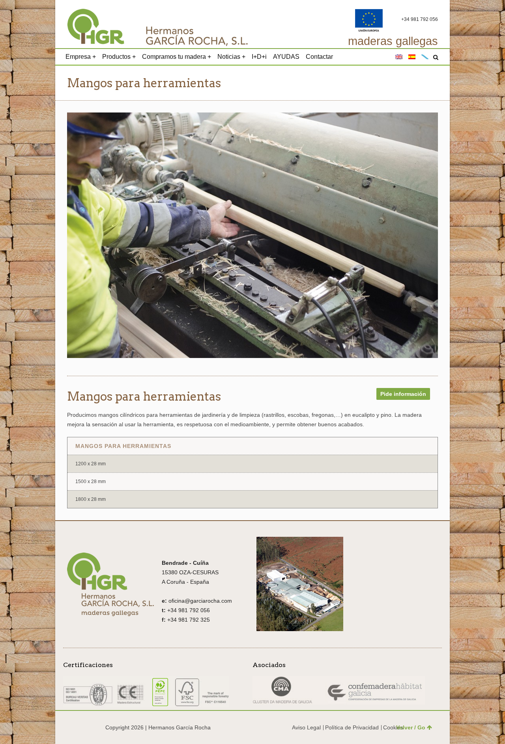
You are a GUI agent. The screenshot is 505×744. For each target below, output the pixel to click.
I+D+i (259, 56)
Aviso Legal (306, 727)
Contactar (319, 56)
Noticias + (231, 56)
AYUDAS (286, 56)
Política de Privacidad (352, 727)
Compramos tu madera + (176, 56)
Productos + (119, 56)
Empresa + (80, 56)
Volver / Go (410, 727)
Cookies (393, 727)
